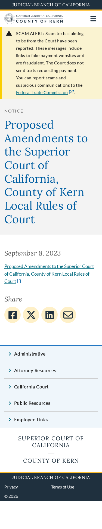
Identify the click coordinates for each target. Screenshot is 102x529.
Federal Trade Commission (42, 92)
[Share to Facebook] (12, 315)
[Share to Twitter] (31, 315)
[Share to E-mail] (68, 315)
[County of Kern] (33, 22)
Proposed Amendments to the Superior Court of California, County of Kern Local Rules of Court (49, 273)
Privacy (11, 486)
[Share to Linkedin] (49, 315)
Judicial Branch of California (51, 4)
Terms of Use (62, 486)
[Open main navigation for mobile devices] (93, 18)
